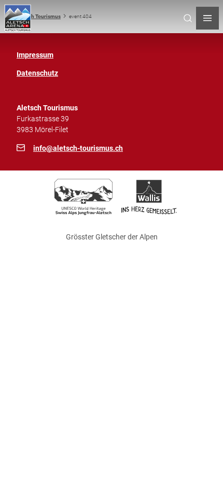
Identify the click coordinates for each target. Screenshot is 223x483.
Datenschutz (37, 73)
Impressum (35, 55)
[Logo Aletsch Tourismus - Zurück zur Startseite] (17, 18)
